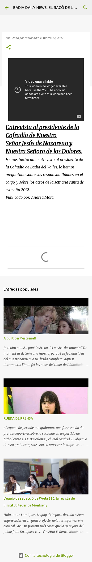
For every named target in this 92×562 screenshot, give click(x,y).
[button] (8, 47)
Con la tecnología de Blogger (49, 555)
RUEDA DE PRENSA (18, 418)
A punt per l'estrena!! (20, 338)
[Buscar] (85, 7)
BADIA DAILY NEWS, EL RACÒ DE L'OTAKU (49, 7)
